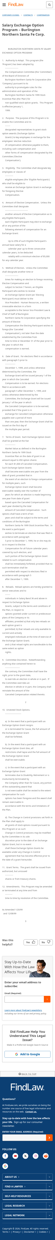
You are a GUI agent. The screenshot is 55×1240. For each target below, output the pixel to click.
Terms (5, 1231)
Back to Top (29, 1074)
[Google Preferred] (5, 1166)
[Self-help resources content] (49, 1196)
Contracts (28, 15)
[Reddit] (46, 1156)
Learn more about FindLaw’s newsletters (23, 1010)
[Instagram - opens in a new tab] (35, 1156)
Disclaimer (29, 1231)
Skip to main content (27, 3)
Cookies (42, 1231)
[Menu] (4, 5)
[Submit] (47, 999)
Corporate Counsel (10, 15)
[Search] (49, 4)
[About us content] (49, 1177)
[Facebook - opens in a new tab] (5, 1156)
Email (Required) (13, 993)
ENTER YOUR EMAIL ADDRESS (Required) (22, 1131)
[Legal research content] (49, 1205)
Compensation (43, 15)
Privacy (16, 1231)
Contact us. (31, 1111)
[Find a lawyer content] (49, 1186)
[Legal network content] (49, 1215)
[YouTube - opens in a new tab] (15, 1156)
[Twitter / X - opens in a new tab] (25, 1156)
